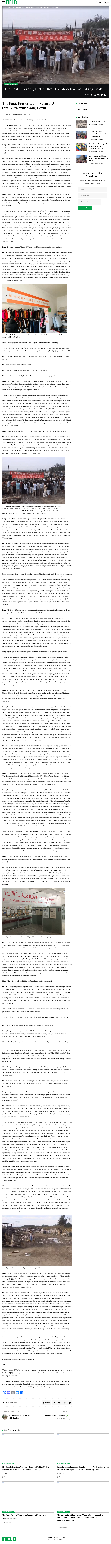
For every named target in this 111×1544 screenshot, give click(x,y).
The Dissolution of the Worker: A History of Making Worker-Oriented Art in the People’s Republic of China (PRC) (26, 1468)
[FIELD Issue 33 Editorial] (81, 124)
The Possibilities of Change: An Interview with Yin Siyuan (24, 1515)
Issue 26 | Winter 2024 (11, 84)
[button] (4, 2)
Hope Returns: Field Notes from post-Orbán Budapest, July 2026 (99, 158)
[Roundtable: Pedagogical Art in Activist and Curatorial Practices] (81, 147)
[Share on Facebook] (91, 94)
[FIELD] (11, 2)
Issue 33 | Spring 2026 (97, 124)
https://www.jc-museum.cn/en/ (51, 1387)
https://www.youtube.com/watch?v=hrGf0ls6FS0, (17, 511)
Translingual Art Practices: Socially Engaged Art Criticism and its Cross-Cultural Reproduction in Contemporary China (83, 1468)
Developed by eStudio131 (55, 1540)
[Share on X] (95, 94)
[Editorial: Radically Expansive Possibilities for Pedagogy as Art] (81, 135)
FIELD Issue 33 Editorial (97, 121)
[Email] (98, 94)
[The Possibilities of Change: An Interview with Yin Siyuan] (28, 1497)
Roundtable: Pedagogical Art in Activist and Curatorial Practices (98, 146)
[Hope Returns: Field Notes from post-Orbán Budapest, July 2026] (81, 159)
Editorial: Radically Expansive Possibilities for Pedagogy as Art (98, 134)
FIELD (9, 1539)
